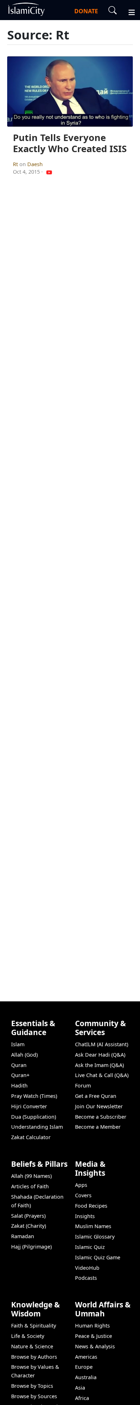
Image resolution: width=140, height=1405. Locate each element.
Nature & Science (32, 1346)
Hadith (19, 1085)
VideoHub (87, 1267)
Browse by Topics (32, 1385)
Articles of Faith (30, 1186)
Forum (83, 1085)
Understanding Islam (37, 1126)
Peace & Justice (93, 1336)
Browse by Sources (34, 1396)
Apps (81, 1184)
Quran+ (20, 1075)
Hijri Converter (29, 1106)
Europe (84, 1366)
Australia (86, 1377)
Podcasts (86, 1277)
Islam (17, 1044)
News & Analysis (95, 1346)
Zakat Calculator (31, 1137)
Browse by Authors (34, 1356)
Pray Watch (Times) (34, 1095)
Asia (80, 1387)
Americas (86, 1356)
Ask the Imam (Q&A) (99, 1065)
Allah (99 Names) (31, 1176)
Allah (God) (24, 1054)
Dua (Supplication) (33, 1116)
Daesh (35, 164)
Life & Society (27, 1336)
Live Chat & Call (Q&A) (102, 1075)
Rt (16, 164)
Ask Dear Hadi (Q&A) (100, 1054)
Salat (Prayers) (28, 1215)
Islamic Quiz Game (97, 1257)
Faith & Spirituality (33, 1325)
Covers (83, 1195)
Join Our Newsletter (99, 1106)
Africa (82, 1398)
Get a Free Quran (95, 1095)
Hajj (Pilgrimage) (31, 1246)
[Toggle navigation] (128, 11)
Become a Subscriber (100, 1116)
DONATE (86, 11)
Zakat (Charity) (28, 1225)
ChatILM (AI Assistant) (101, 1044)
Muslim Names (93, 1226)
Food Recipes (91, 1205)
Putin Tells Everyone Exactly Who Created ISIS (70, 143)
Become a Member (98, 1126)
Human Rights (92, 1325)
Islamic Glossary (95, 1236)
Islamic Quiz (90, 1247)
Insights (85, 1216)
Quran (19, 1065)
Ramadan (22, 1236)
